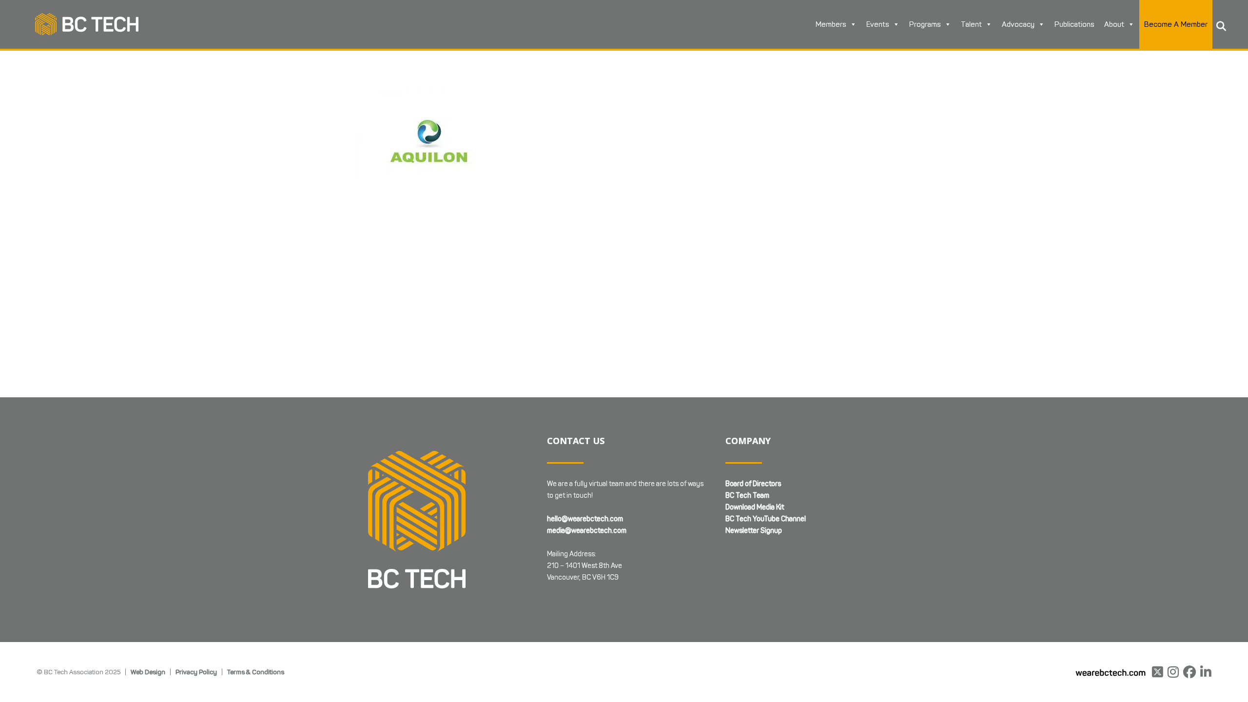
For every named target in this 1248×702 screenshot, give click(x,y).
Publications (1074, 24)
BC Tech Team (747, 495)
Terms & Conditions (255, 672)
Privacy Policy (196, 672)
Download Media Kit (754, 507)
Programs (925, 24)
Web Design (148, 672)
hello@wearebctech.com (585, 519)
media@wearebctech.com (586, 530)
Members (831, 24)
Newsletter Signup (753, 530)
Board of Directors (753, 484)
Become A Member (1176, 24)
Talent (971, 24)
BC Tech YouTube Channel (765, 519)
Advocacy (1018, 24)
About (1114, 24)
